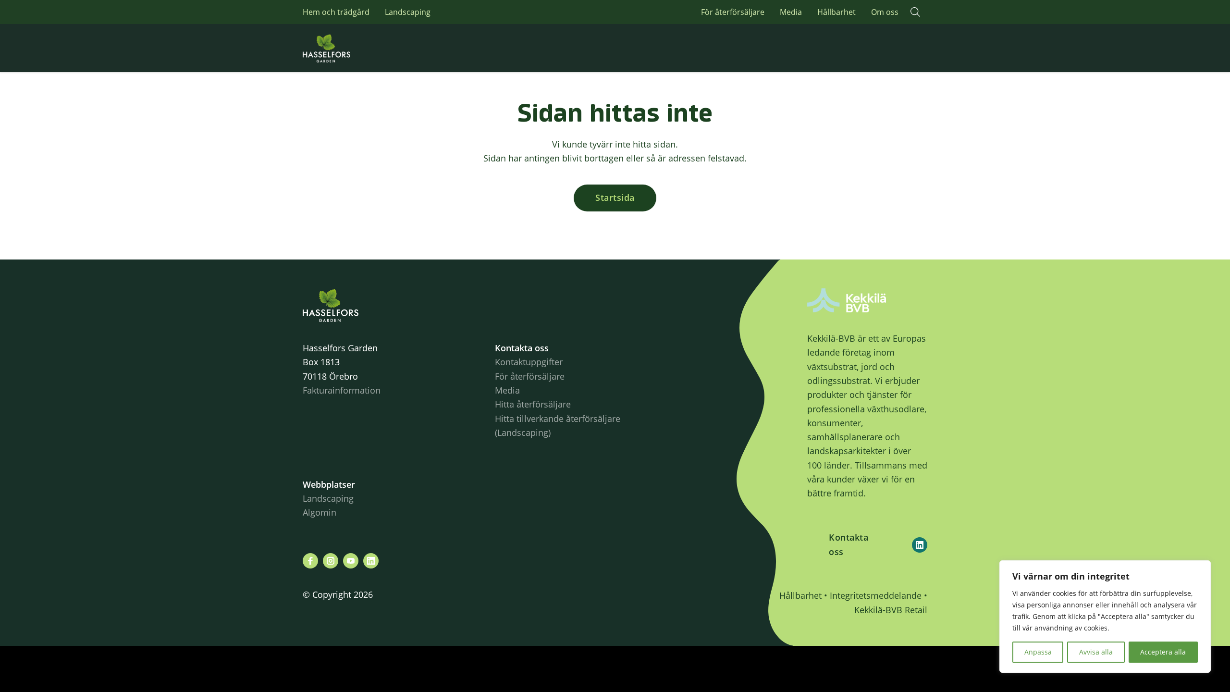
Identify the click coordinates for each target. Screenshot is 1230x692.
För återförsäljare (732, 12)
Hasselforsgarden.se (341, 48)
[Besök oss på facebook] (310, 560)
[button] (915, 12)
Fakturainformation (342, 390)
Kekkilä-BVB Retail (890, 610)
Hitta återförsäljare (533, 404)
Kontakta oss (848, 544)
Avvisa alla (1096, 651)
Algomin (319, 512)
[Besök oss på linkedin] (371, 560)
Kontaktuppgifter (529, 362)
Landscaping (407, 12)
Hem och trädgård (336, 12)
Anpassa (1038, 651)
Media (791, 12)
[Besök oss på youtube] (350, 560)
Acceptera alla (1163, 651)
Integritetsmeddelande (876, 595)
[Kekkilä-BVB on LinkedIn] (919, 545)
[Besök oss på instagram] (330, 560)
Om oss (884, 12)
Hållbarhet (836, 12)
